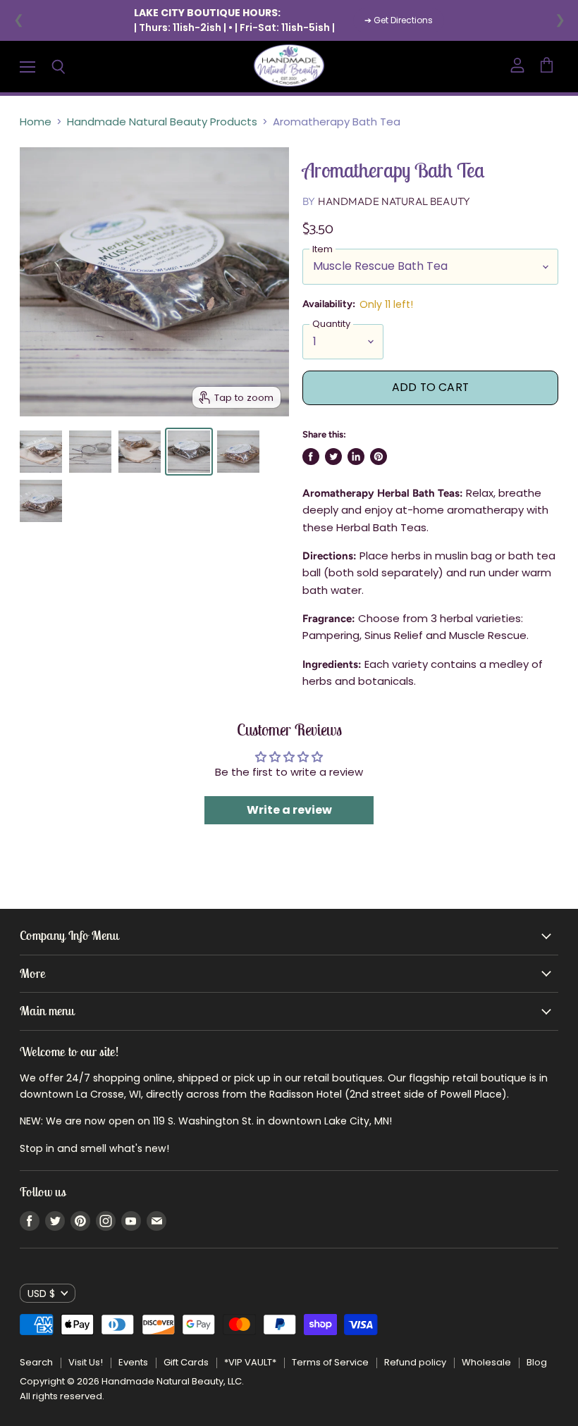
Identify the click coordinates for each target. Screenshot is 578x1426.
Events (133, 1362)
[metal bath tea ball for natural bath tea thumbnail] (90, 451)
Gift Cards (186, 1362)
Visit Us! (85, 1362)
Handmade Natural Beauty (394, 201)
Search (36, 1362)
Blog (537, 1362)
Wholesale (486, 1362)
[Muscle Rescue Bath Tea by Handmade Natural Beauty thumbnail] (188, 451)
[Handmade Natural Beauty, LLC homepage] (289, 66)
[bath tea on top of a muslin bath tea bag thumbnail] (139, 451)
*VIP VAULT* (250, 1362)
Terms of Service (330, 1362)
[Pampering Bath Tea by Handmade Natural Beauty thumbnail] (238, 451)
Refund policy (415, 1362)
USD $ (41, 1293)
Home (35, 122)
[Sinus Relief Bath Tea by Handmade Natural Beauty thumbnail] (40, 500)
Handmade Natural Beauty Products (162, 122)
